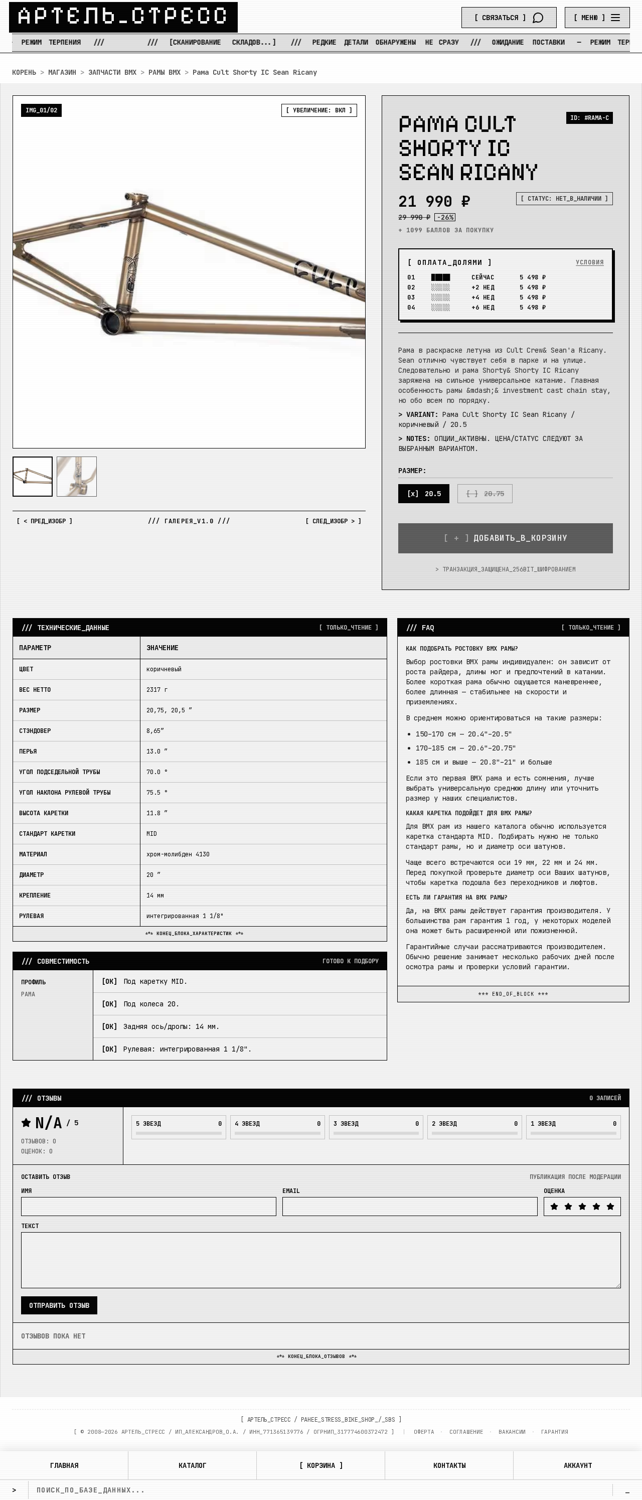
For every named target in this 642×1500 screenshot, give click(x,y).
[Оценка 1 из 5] (554, 1207)
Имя (26, 1191)
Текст (30, 1226)
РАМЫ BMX (164, 72)
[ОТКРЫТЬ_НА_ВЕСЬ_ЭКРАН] (189, 272)
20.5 (433, 493)
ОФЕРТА (424, 1431)
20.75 (494, 493)
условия (590, 262)
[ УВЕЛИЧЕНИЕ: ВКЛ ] (319, 110)
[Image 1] (33, 477)
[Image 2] (77, 477)
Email (291, 1191)
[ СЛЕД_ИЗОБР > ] (333, 521)
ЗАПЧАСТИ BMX (112, 72)
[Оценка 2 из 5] (568, 1207)
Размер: (412, 470)
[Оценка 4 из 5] (596, 1207)
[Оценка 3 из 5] (582, 1207)
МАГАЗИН (62, 72)
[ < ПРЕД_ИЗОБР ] (45, 521)
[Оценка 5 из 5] (610, 1207)
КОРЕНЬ (24, 72)
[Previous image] (28, 271)
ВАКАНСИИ (512, 1431)
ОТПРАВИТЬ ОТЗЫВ (59, 1305)
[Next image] (349, 271)
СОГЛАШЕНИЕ (466, 1431)
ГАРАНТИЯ (554, 1431)
